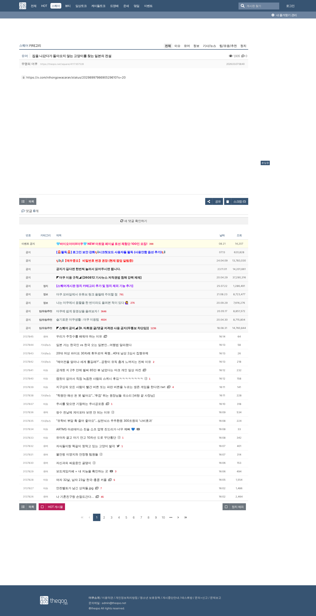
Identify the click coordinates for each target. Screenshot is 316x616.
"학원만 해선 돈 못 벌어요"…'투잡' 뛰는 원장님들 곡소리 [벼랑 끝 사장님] (105, 395)
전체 (168, 46)
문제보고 (215, 597)
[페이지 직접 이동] (170, 517)
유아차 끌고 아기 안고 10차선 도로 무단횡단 (86, 437)
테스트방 (186, 597)
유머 (187, 46)
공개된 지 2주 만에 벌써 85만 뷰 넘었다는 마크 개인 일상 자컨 (98, 370)
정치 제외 (238, 507)
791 (121, 294)
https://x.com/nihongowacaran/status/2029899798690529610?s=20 (76, 77)
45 (102, 496)
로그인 (290, 6)
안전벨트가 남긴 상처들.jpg (74, 488)
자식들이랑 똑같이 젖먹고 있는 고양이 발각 (85, 446)
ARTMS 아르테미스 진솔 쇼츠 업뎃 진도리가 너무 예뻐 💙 (95, 429)
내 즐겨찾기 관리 (286, 15)
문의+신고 (201, 597)
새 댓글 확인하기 (135, 221)
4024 (103, 319)
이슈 (177, 46)
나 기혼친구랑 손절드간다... (75, 496)
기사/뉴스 (209, 46)
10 (163, 517)
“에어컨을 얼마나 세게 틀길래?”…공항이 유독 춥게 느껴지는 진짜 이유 (103, 362)
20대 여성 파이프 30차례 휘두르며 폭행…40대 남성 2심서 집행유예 (102, 353)
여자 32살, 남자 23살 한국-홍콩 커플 (81, 480)
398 (151, 244)
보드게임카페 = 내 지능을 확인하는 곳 (82, 471)
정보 (196, 46)
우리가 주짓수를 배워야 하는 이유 (79, 336)
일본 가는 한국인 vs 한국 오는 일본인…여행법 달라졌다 (94, 345)
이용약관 (107, 597)
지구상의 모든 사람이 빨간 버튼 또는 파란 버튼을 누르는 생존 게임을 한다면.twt (110, 387)
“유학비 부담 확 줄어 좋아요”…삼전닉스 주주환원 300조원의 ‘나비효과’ (104, 420)
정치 (243, 46)
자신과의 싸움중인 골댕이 (73, 463)
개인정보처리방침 (126, 597)
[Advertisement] (279, 90)
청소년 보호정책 (150, 597)
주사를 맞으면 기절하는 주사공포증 (80, 404)
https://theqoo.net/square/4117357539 (62, 64)
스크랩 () (239, 201)
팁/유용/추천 (228, 46)
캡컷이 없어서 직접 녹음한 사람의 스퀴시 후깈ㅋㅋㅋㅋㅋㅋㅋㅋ (99, 378)
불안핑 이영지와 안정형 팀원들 (77, 454)
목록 (31, 201)
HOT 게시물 (55, 507)
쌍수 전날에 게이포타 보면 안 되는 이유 (83, 412)
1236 (153, 328)
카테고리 (30, 45)
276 (132, 302)
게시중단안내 (170, 597)
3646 (103, 311)
